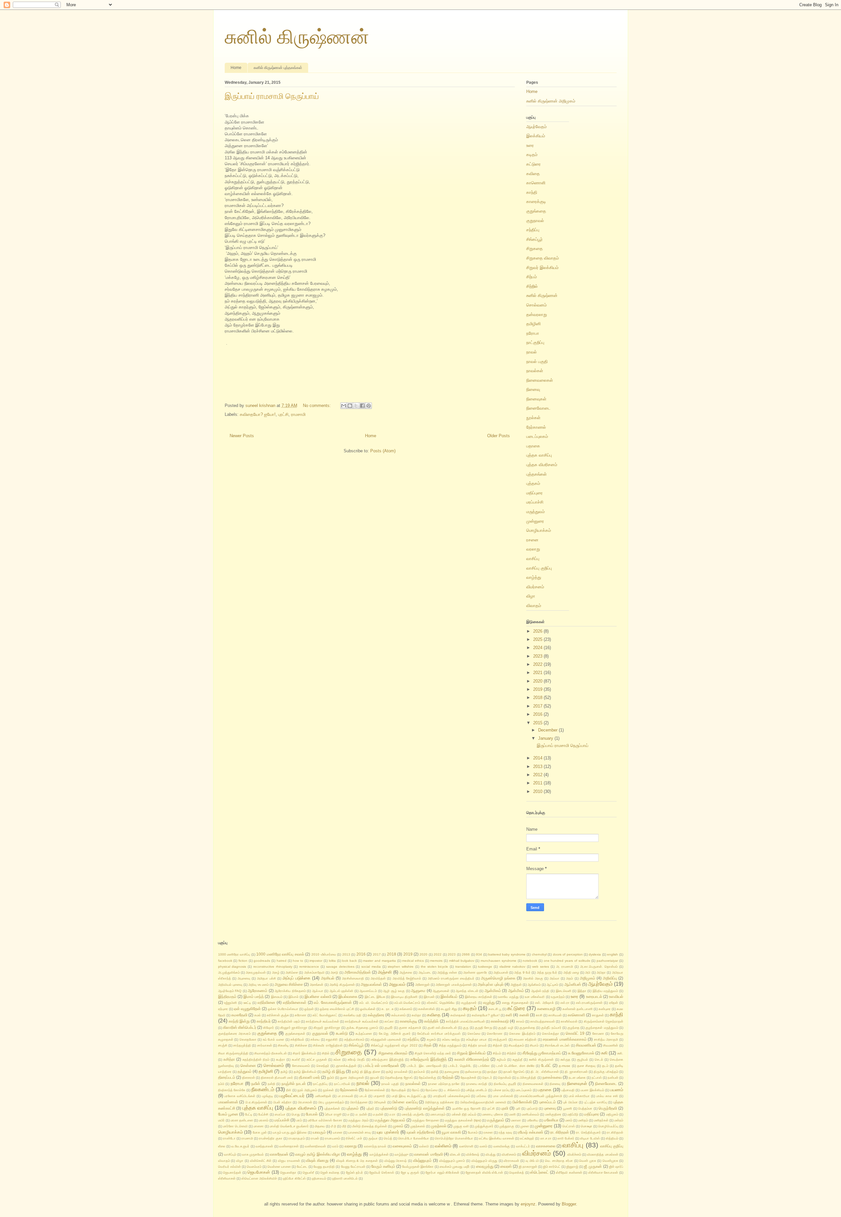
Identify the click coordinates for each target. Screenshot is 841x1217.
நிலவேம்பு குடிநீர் (505, 1084)
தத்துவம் (245, 1071)
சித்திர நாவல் (477, 1045)
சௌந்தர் (322, 1066)
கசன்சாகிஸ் (426, 1009)
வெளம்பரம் (254, 1166)
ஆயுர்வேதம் (536, 126)
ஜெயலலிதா (288, 1172)
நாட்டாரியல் (342, 1084)
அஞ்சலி (385, 972)
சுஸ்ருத (565, 1059)
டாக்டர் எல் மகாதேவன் (381, 1065)
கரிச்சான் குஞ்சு (278, 1015)
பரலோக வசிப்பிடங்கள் (239, 1096)
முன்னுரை (535, 521)
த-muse (564, 1066)
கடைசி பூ (495, 1009)
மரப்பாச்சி (534, 502)
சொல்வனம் (536, 305)
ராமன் (315, 1138)
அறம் (569, 978)
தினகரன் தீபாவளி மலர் (277, 1077)
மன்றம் (618, 1120)
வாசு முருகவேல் (253, 1154)
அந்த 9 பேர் (522, 972)
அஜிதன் (516, 984)
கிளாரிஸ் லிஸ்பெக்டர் (239, 1027)
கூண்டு (342, 1033)
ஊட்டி (247, 1002)
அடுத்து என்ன (447, 972)
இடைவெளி (563, 991)
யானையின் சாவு (359, 1132)
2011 (538, 782)
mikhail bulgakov (461, 960)
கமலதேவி (239, 1015)
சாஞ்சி (222, 1045)
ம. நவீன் (361, 1114)
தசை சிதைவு (586, 1066)
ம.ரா (392, 1114)
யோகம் (473, 1132)
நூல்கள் (533, 417)
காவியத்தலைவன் (542, 1021)
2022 (538, 664)
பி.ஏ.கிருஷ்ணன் (256, 1102)
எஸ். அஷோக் (544, 1002)
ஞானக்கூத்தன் (346, 1066)
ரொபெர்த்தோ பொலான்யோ (454, 1138)
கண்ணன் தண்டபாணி (577, 1009)
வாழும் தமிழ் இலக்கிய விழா (317, 1154)
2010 (538, 791)
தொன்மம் (504, 1077)
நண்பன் (613, 1077)
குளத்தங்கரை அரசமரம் (234, 1033)
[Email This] (343, 405)
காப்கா (389, 1021)
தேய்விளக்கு (427, 1077)
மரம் (299, 1120)
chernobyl (539, 954)
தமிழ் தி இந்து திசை (366, 1071)
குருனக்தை (527, 1027)
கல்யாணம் (398, 1015)
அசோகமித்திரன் (357, 972)
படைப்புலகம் (537, 436)
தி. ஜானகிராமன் (576, 1071)
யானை (337, 1132)
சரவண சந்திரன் (524, 1039)
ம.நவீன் (378, 1114)
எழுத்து (489, 1002)
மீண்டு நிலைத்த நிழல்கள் (369, 1126)
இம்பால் (293, 997)
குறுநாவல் (535, 220)
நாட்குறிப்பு (535, 342)
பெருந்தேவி (608, 1108)
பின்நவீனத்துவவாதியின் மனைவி (483, 1102)
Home (236, 67)
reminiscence (309, 966)
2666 (466, 954)
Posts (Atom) (383, 450)
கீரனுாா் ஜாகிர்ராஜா (293, 1027)
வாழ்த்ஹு (401, 1154)
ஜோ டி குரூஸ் (410, 1172)
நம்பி (221, 1084)
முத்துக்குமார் (484, 1126)
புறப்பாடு (532, 1108)
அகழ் (276, 972)
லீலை (221, 1146)
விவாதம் (533, 605)
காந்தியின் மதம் (289, 1021)
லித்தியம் (612, 1138)
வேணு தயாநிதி (324, 1166)
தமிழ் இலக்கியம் (305, 1071)
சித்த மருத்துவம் (450, 1045)
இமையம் (277, 997)
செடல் (599, 1059)
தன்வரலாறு (536, 314)
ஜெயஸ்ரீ (308, 1172)
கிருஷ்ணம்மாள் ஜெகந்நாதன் (603, 1021)
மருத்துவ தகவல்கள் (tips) (463, 1120)
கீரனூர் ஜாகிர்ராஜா (326, 1027)
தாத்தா (492, 1071)
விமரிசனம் (509, 1154)
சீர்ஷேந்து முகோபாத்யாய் (541, 1053)
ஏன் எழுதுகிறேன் (247, 1008)
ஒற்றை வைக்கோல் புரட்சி (337, 1009)
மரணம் (263, 1120)
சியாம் (534, 1045)
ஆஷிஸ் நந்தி (540, 991)
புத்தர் (370, 1108)
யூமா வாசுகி (451, 1132)
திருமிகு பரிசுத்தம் (606, 1071)
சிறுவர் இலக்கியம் (542, 267)
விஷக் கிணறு (317, 1160)
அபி (587, 972)
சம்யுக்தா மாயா (476, 1039)
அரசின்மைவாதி (353, 978)
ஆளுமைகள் (441, 991)
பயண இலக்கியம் (592, 1090)
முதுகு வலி (461, 1126)
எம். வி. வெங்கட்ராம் (373, 1002)
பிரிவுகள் (380, 1102)
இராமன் (429, 997)
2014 (538, 757)
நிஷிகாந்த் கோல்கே (231, 1090)
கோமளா (598, 1033)
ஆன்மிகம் (493, 990)
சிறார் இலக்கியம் (304, 1053)
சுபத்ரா (280, 1059)
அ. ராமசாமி (564, 966)
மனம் (568, 1120)
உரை (530, 145)
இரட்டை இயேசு (375, 997)
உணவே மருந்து (508, 997)
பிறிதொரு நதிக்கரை (439, 1102)
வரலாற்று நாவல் (375, 1146)
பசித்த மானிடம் (476, 1090)
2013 (538, 766)
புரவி (504, 1108)
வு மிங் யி (532, 1160)
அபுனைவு (244, 978)
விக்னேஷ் (472, 1154)
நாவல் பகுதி (537, 361)
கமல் (257, 1015)
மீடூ (344, 1126)
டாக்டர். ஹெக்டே (460, 1066)
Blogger (569, 1204)
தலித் (435, 1071)
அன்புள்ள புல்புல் (491, 984)
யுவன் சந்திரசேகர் (421, 1132)
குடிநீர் (388, 1027)
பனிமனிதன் (323, 1096)
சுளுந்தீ (517, 1059)
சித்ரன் (497, 1045)
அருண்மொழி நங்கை (498, 978)
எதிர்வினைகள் (295, 1002)
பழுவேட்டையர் (292, 1095)
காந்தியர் (264, 1021)
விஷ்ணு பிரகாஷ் (395, 1160)
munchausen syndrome (498, 960)
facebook (225, 960)
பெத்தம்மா (585, 1108)
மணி (512, 1114)
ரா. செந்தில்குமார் (588, 1132)
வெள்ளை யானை (279, 1166)
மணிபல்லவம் (530, 1114)
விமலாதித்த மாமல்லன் (602, 1154)
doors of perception (568, 954)
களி (509, 1015)
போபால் (312, 1114)
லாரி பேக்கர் (565, 1138)
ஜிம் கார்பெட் (551, 1166)
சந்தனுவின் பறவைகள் (386, 1039)
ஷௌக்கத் (516, 1172)
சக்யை (315, 1039)
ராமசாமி (298, 414)
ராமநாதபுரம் (296, 1138)
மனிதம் (583, 1120)
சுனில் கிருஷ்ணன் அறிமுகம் (550, 101)
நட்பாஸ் (597, 1077)
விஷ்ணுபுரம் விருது (484, 1160)
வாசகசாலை (546, 1146)
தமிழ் (284, 1071)
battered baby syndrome (507, 954)
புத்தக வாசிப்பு (539, 455)
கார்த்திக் (431, 1021)
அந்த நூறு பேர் (547, 972)
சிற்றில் (532, 286)
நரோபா (532, 333)
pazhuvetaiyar (607, 960)
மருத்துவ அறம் (358, 1120)
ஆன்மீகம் (516, 990)
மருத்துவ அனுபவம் (390, 1120)
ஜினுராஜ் (572, 1166)
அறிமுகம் (587, 978)
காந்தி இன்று (239, 1021)
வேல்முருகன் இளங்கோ (418, 1166)
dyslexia (595, 954)
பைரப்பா (280, 1114)
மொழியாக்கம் (538, 530)
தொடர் (487, 1077)
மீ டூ (333, 1126)
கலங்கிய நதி (352, 1015)
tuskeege (485, 966)
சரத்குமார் (500, 1039)
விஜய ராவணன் (289, 1160)
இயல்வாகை (347, 996)
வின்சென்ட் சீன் (261, 1160)
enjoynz (528, 1204)
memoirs (436, 960)
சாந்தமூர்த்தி (242, 1045)
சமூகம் (431, 1039)
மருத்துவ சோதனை (425, 1120)
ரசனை (532, 539)
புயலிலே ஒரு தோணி (466, 1108)
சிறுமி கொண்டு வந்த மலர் (433, 1053)
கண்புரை (605, 1009)
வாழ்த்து (533, 577)
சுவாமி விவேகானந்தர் (471, 1059)
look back (349, 960)
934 (479, 954)
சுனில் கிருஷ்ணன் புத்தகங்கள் (278, 67)
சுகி (604, 1052)
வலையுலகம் (402, 1146)
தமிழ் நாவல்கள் (397, 1071)
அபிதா (601, 972)
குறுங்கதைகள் (295, 1033)
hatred (281, 960)
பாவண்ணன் (228, 1102)
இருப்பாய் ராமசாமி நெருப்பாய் (272, 96)
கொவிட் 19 (575, 1033)
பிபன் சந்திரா (282, 1102)
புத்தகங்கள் (536, 474)
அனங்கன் (316, 984)
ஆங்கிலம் (534, 984)
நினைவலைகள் (539, 380)
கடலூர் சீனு (449, 1009)
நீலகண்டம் (262, 1089)
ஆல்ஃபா (317, 991)
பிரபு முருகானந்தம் (331, 1102)
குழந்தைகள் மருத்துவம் (601, 1027)
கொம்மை (473, 1033)
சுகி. (620, 1053)
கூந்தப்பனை (363, 1033)
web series (540, 966)
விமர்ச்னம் (574, 1154)
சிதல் (427, 1045)
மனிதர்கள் (601, 1120)
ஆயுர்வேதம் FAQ (230, 991)
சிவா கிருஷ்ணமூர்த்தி (233, 1053)
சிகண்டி (283, 1045)
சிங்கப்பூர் (534, 239)
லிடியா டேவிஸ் (590, 1138)
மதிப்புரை (534, 492)
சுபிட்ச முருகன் (317, 1059)
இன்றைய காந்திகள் (478, 997)
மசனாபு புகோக (492, 1114)
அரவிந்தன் (378, 978)
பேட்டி (248, 1114)
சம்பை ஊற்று (451, 1039)
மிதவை (320, 1126)
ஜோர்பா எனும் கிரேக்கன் (442, 1172)
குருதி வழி (505, 1027)
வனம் (483, 1146)
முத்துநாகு (506, 1126)
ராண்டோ (229, 1138)
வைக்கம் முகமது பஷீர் (455, 1166)
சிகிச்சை (301, 1045)
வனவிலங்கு (501, 1146)
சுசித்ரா (229, 1059)
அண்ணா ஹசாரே (475, 972)
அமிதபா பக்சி (266, 978)
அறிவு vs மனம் (258, 984)
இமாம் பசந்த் (253, 996)
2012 (538, 774)
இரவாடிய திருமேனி (404, 997)
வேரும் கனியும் (383, 1166)
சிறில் (326, 1053)
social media (371, 966)
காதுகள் (598, 1015)
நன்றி (271, 1084)
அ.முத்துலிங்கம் (229, 972)
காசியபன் (555, 1015)
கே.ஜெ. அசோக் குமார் (395, 1033)
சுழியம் (501, 1059)
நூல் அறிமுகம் (307, 1090)
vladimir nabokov (512, 966)
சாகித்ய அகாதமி (606, 1039)
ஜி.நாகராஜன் (528, 1166)
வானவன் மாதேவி (428, 1154)
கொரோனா (495, 1033)
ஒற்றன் (309, 1009)
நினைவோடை (538, 408)
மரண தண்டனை (242, 1120)
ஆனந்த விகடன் (467, 991)
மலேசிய (532, 1120)
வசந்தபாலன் (264, 1146)
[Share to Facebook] (362, 405)
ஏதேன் (613, 1002)
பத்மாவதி (568, 1090)
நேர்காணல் (536, 427)
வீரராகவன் (511, 1160)
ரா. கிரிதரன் (559, 1132)
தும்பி (330, 1077)
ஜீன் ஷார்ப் (616, 1166)
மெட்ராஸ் (568, 1126)
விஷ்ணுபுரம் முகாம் (452, 1160)
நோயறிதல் (398, 1090)
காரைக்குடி (536, 201)
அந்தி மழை (571, 972)
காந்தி (531, 192)
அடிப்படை (425, 972)
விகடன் (455, 1154)
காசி (539, 1015)
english (612, 954)
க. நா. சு (387, 1009)
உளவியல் (616, 996)
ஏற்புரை (223, 1009)
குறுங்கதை (536, 211)
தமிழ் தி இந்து (333, 1071)
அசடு (334, 972)
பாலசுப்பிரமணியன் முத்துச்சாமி (540, 1096)
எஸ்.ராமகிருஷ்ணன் (589, 1002)
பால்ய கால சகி (607, 1096)
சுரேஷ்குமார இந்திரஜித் (388, 1059)
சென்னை (248, 1065)
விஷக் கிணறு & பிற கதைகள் (357, 1160)
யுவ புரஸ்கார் (388, 1132)
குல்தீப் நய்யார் (551, 1027)
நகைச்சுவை (552, 1077)
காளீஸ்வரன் (569, 1021)
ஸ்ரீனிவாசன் (227, 1178)
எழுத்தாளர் (469, 1002)
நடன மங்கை (577, 1077)
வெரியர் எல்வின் (229, 1166)
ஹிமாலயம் (319, 1178)
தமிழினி (533, 323)
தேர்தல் (448, 1077)
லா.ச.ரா (546, 1138)
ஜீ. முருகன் (593, 1166)
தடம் (605, 1066)
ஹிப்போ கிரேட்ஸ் (294, 1178)
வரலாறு (533, 549)
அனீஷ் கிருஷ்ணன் (342, 984)
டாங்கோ (484, 1066)
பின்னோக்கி (522, 1102)
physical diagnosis (232, 966)
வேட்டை (302, 1166)
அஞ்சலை (405, 972)
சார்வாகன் (264, 1045)
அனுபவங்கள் (371, 984)
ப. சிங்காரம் (452, 1090)
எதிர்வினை (266, 1002)
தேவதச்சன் (468, 1077)
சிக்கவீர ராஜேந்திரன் (327, 1045)
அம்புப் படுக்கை (296, 978)
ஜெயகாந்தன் (232, 1172)
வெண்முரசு (610, 1160)
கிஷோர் (268, 1027)
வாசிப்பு (532, 558)
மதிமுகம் (612, 1114)
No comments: (317, 405)
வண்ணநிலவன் (315, 1146)
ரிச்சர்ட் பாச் (354, 1138)
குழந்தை (573, 1027)
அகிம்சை (291, 972)
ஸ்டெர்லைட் (539, 1172)
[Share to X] (356, 405)
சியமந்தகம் (516, 1045)
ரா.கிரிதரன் (615, 1132)
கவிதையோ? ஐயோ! (258, 414)
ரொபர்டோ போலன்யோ (413, 1138)
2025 (538, 639)
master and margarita (379, 960)
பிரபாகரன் (305, 1102)
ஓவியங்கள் (367, 1009)
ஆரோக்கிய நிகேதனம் (290, 991)
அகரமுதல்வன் (256, 972)
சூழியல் (582, 1059)
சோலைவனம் (301, 1066)
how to (298, 960)
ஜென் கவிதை (330, 1172)
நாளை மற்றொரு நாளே (444, 1084)
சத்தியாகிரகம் (354, 1039)
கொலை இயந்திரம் (522, 1033)
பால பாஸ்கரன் (503, 1096)
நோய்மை (431, 1090)
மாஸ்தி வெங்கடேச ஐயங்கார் (289, 1126)
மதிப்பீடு (572, 1114)
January (546, 738)
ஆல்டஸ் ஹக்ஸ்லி (341, 991)
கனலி (524, 1015)
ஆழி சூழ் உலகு (394, 991)
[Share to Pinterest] (368, 405)
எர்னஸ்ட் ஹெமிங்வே (441, 1002)
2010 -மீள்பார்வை (323, 954)
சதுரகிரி (332, 1039)
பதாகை (533, 445)
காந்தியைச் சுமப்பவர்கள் (322, 1021)
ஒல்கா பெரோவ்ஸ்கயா (283, 1009)
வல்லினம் (443, 1145)
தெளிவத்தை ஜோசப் (399, 1077)
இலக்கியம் (535, 135)
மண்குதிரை (553, 1114)
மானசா (259, 1126)
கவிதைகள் (458, 1015)
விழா (530, 596)
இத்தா (582, 991)
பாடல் (363, 1096)
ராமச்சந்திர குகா (271, 1138)
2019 (538, 689)
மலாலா (516, 1120)
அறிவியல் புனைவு (230, 984)
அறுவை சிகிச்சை (289, 984)
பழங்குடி (267, 1096)
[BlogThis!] (350, 405)
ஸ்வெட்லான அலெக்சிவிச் (259, 1178)
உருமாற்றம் (558, 997)
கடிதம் (531, 154)
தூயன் (374, 1077)
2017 (538, 706)
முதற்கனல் (417, 1126)
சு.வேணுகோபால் (581, 1053)
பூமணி (567, 1108)
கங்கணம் (405, 1009)
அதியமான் (500, 972)
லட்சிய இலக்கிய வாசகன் (496, 1138)
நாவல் (531, 351)
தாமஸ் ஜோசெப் (514, 1071)
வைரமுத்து (484, 1166)
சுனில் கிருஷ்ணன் (297, 37)
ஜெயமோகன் (258, 1172)
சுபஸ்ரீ (296, 1059)
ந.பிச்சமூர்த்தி (526, 1077)
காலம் (520, 1021)
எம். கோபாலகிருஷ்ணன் (333, 1002)
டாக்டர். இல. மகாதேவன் (424, 1066)
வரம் (335, 1146)
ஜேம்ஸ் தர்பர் (354, 1172)
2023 (538, 656)
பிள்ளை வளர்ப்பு (405, 1102)
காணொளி (535, 182)
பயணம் (616, 1089)
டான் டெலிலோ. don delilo (515, 1066)
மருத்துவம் (535, 511)
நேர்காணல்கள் (375, 1090)
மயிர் (221, 1120)
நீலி (288, 1090)
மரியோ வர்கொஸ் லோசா (325, 1120)
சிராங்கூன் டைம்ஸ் (557, 1045)
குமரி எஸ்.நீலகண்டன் (442, 1027)
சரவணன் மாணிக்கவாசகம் (565, 1039)
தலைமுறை (451, 1071)
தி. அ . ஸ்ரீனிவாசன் (545, 1071)
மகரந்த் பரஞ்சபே (413, 1114)
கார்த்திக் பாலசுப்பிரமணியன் (465, 1021)
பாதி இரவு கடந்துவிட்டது (409, 1096)
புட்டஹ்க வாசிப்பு (595, 1102)
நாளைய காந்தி (477, 1084)
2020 (538, 681)
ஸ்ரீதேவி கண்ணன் (569, 1172)
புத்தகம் (533, 483)
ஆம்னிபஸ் (572, 984)
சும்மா (337, 1059)
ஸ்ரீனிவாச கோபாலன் (603, 1172)
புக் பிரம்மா (570, 1102)
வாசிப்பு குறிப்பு (539, 568)
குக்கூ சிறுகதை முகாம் (362, 1027)
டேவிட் (546, 1065)
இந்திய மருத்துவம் (605, 991)
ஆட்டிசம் (552, 984)
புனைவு (550, 1108)
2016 (538, 714)
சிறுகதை (534, 248)
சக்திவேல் (297, 1039)
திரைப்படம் (226, 1077)
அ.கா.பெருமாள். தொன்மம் (599, 966)
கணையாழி (546, 1008)
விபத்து (491, 1154)
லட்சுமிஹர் (527, 1138)
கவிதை (533, 173)
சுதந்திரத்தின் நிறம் (255, 1059)
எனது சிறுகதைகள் (515, 1002)
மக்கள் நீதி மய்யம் (464, 1114)
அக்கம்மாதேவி (314, 972)
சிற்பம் (531, 276)
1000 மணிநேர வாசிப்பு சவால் (280, 954)
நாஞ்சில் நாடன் (294, 1083)
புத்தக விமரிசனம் (541, 464)
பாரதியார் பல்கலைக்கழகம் (451, 1096)
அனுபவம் (397, 984)
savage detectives (340, 966)
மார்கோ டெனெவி (235, 1126)
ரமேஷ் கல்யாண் (530, 1132)
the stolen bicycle (434, 966)
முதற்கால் (438, 1126)
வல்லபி (424, 1146)
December (548, 730)
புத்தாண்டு (389, 1108)
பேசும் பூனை (228, 1114)
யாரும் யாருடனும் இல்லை (290, 1132)
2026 (538, 631)
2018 (538, 697)
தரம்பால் (419, 1071)
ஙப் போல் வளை (273, 1039)
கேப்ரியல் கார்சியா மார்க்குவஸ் (439, 1033)
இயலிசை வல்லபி (318, 996)
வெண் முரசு (587, 1160)
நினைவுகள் (536, 398)
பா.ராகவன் (345, 1096)
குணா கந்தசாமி (410, 1027)
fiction (243, 960)
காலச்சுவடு (500, 1021)
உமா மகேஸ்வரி (535, 997)
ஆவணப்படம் (368, 991)
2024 (538, 647)
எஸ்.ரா (565, 1002)
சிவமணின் (610, 1045)
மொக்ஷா (586, 1126)
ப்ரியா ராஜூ (333, 1114)
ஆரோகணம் (257, 990)
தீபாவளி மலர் (309, 1077)
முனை (524, 1126)
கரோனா (301, 1015)
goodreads (262, 960)
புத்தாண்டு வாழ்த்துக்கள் (425, 1108)
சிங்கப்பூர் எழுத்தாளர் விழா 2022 (394, 1045)
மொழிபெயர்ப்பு (608, 1126)
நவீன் (255, 1083)
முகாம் (398, 1126)
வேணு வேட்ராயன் (353, 1166)
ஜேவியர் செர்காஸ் (382, 1172)
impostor (315, 960)
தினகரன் (248, 1077)
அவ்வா (554, 978)
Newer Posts (242, 435)
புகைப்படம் (547, 1102)
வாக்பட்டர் (523, 1146)
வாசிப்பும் (230, 1154)
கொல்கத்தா (550, 1033)
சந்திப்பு (532, 229)
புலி (518, 1108)
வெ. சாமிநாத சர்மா (559, 1160)
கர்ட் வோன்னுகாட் (324, 1015)
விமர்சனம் (535, 586)
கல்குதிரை (376, 1015)
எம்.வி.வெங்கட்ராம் (407, 1002)
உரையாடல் (594, 996)
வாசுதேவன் (279, 1154)
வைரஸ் (506, 1166)
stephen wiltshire (401, 966)
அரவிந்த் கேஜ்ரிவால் (407, 978)
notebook (530, 960)
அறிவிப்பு (610, 978)
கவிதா (416, 1015)
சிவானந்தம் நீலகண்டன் (270, 1053)
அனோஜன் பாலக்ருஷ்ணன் (453, 984)
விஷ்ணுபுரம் (422, 1160)
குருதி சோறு (483, 1027)
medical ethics (413, 960)
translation (463, 966)
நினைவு (533, 389)
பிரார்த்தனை (359, 1102)
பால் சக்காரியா (579, 1096)
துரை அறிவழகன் (352, 1077)
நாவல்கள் (534, 370)
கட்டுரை (533, 164)
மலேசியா (551, 1120)
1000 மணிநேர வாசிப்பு (234, 954)
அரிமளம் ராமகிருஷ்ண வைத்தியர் (451, 978)
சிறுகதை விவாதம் (542, 258)
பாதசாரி (379, 1096)
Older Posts (498, 435)
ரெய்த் (388, 1138)
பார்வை (481, 1096)
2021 (538, 672)
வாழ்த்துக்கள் (379, 1154)
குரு (465, 1027)
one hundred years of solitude (567, 960)
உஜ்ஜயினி (230, 1002)
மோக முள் (260, 1132)
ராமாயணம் (332, 1138)
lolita (332, 960)
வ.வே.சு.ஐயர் (240, 1146)
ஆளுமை (418, 990)
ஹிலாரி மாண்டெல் (345, 1178)
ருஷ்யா (373, 1138)
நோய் (416, 1090)
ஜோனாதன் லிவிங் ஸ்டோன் (484, 1172)
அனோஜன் (422, 984)
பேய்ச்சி (263, 1114)
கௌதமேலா (248, 1039)
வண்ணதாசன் (289, 1146)
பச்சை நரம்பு (501, 1090)
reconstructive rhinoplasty (272, 966)
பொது (295, 1114)
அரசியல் (327, 978)
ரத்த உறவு (505, 1132)
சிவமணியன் (586, 1045)
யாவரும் (319, 1132)
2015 (538, 722)
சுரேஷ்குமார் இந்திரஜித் (428, 1059)
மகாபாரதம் (437, 1114)
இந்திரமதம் (227, 996)
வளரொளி (466, 1146)
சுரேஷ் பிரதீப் (356, 1059)
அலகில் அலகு (533, 978)
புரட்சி (283, 414)
